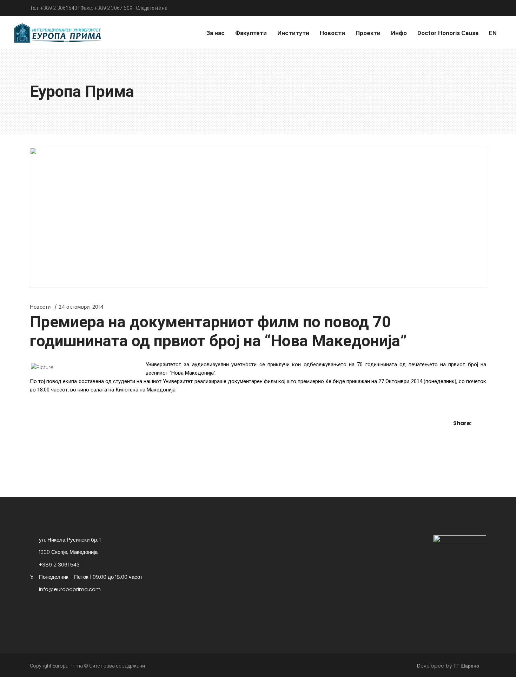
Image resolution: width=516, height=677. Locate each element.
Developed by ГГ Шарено (448, 665)
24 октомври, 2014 (81, 306)
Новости (40, 306)
